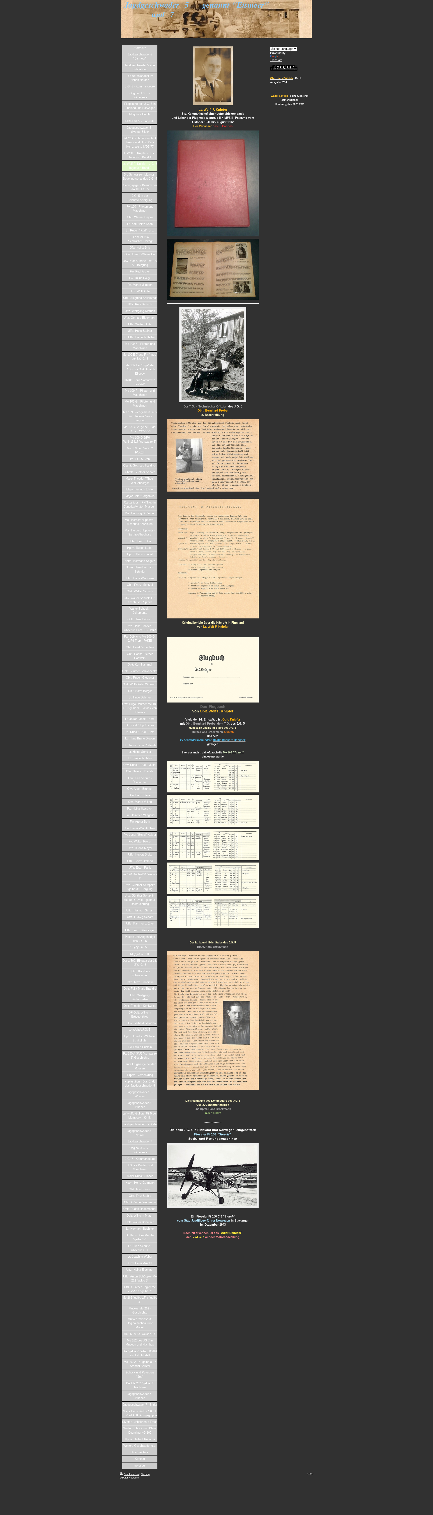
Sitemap (145, 1474)
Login (310, 1473)
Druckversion (131, 1474)
